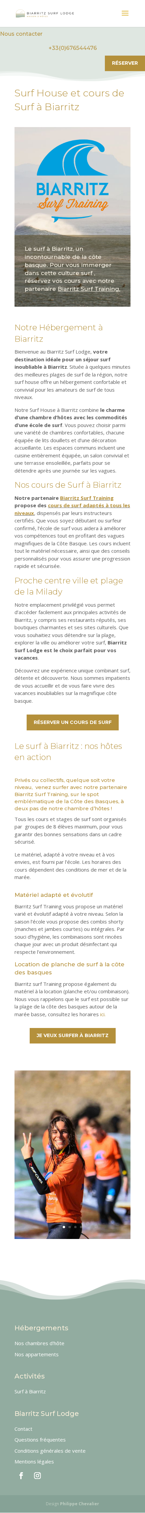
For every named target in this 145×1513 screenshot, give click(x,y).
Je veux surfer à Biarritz (73, 1035)
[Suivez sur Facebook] (21, 1475)
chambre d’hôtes (87, 808)
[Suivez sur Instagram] (37, 1475)
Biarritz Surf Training (87, 497)
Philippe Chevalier (79, 1504)
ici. (103, 1014)
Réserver (125, 63)
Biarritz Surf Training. (89, 288)
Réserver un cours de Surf (73, 722)
